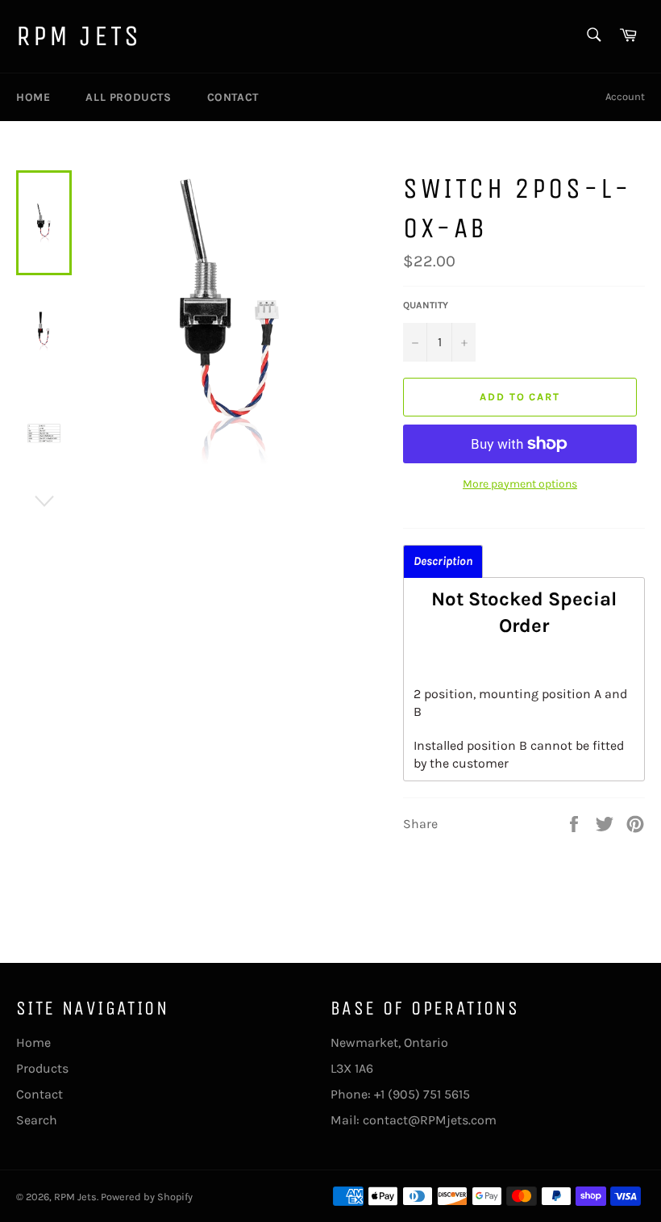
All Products (128, 97)
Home (33, 97)
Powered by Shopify (147, 1197)
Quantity (425, 305)
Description (443, 561)
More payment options (520, 484)
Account (625, 96)
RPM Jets (79, 36)
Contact (233, 97)
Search (36, 1120)
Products (42, 1068)
